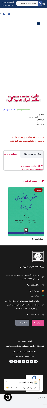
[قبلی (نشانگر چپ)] (46, 404)
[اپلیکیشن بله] (41, 295)
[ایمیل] (27, 361)
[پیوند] (14, 14)
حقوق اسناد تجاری (37, 239)
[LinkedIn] (15, 361)
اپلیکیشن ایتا (34, 290)
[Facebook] (19, 361)
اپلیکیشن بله (34, 296)
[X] (11, 361)
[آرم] (41, 14)
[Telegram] (32, 361)
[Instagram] (36, 361)
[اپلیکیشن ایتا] (41, 291)
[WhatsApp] (23, 361)
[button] (23, 23)
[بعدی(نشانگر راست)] (44, 404)
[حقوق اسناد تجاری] (26, 211)
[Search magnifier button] (40, 3)
